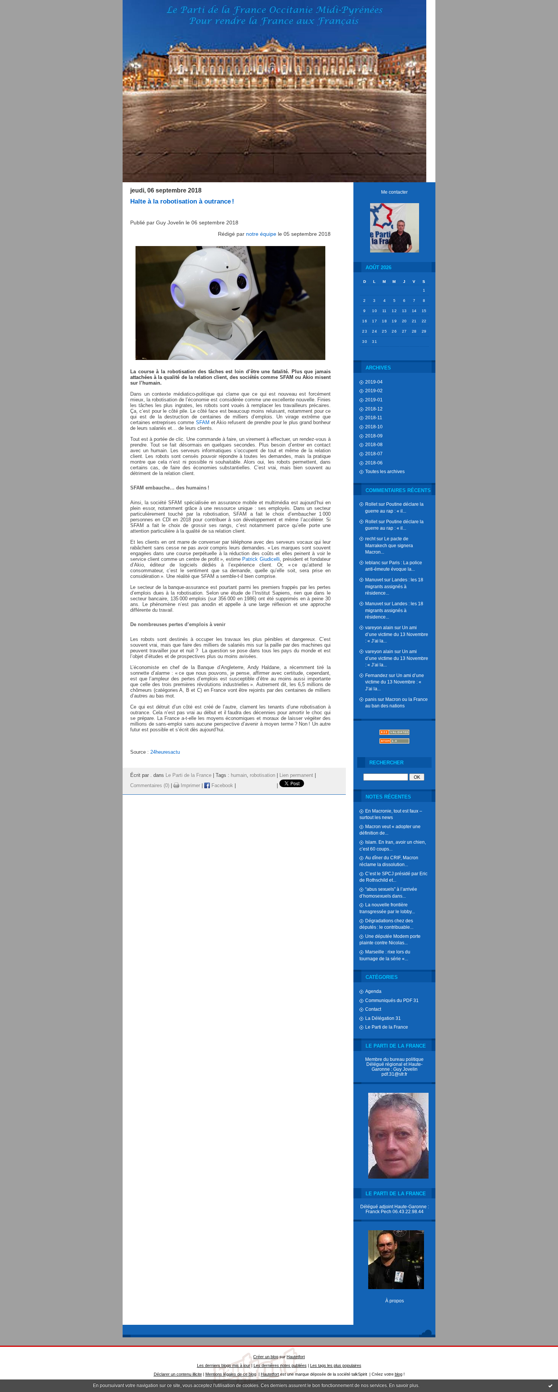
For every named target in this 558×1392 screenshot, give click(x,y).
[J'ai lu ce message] (550, 1386)
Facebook (221, 785)
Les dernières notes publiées (280, 1365)
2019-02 (374, 390)
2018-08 (374, 444)
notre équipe (261, 234)
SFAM (203, 422)
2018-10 (374, 426)
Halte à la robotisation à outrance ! (182, 201)
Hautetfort (296, 1356)
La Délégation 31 (383, 1018)
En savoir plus (403, 1385)
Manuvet (374, 579)
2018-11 (373, 417)
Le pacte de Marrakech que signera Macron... (389, 545)
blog (398, 1374)
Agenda (373, 991)
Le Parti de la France (386, 1026)
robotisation (262, 775)
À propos (394, 1300)
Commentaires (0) (149, 785)
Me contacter (394, 191)
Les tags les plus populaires (335, 1365)
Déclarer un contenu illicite (178, 1374)
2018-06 (374, 462)
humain (239, 775)
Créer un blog (265, 1356)
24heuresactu (165, 752)
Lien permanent (296, 775)
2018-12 (374, 408)
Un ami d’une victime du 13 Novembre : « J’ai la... (396, 634)
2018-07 (374, 453)
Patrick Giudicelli (260, 559)
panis (371, 699)
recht (370, 538)
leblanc (372, 562)
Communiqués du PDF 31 (392, 1000)
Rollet (371, 504)
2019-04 (374, 381)
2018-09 (374, 435)
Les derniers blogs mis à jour (223, 1365)
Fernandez (376, 675)
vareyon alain (379, 627)
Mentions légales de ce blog (230, 1374)
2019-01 (374, 399)
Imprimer (189, 785)
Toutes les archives (385, 471)
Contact (373, 1009)
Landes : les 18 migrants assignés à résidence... (394, 586)
